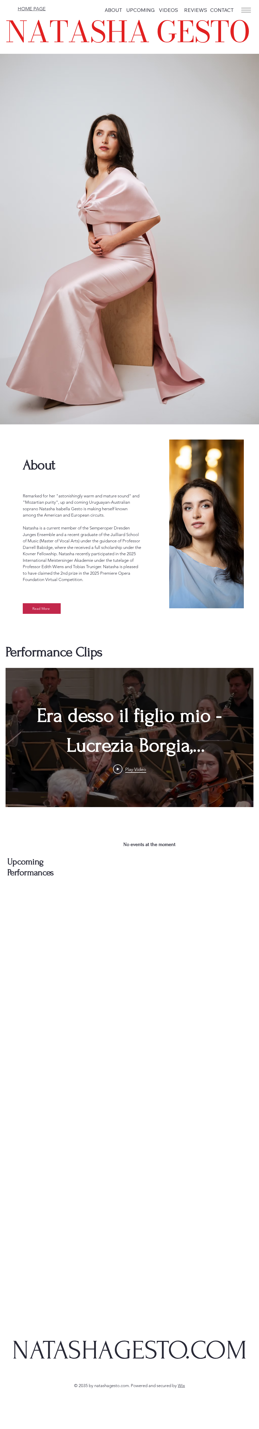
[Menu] (246, 10)
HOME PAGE (32, 9)
